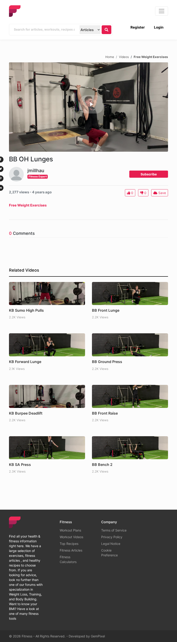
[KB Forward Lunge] (47, 344)
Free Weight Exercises (151, 56)
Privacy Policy (111, 537)
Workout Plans (70, 530)
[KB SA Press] (47, 447)
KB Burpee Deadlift (25, 413)
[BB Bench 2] (130, 447)
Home (109, 56)
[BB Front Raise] (130, 396)
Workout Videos (71, 537)
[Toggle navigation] (161, 11)
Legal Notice (110, 544)
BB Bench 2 (102, 464)
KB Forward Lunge (25, 361)
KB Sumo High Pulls (26, 310)
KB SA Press (20, 464)
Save (161, 193)
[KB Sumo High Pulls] (47, 293)
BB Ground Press (107, 361)
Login (158, 27)
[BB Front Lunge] (130, 293)
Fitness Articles (71, 550)
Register (137, 27)
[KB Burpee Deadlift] (47, 396)
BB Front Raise (105, 413)
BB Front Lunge (105, 310)
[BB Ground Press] (130, 344)
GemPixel (98, 636)
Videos (124, 56)
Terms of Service (114, 530)
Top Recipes (69, 544)
